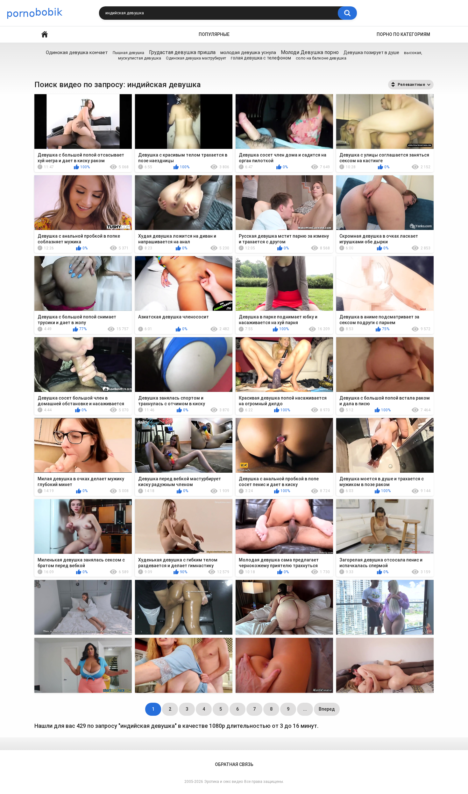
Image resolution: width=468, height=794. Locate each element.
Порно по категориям (403, 34)
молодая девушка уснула (248, 52)
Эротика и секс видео (223, 781)
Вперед (327, 709)
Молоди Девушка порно (310, 52)
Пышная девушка (128, 53)
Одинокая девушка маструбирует (196, 58)
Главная (45, 34)
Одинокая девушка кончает (77, 52)
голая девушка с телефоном (261, 57)
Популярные (214, 34)
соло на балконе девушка (321, 58)
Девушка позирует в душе (371, 52)
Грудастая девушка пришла (182, 52)
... (305, 709)
